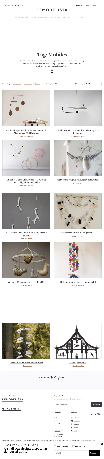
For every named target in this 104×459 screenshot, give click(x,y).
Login (95, 5)
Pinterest (76, 417)
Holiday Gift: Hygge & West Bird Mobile (26, 282)
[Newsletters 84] (22, 5)
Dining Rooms (17, 84)
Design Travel (30, 17)
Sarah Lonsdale (78, 285)
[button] (78, 5)
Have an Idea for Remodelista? (58, 435)
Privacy (56, 426)
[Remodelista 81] (12, 5)
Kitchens (37, 84)
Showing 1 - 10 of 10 (51, 84)
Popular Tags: (6, 84)
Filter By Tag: (79, 84)
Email (75, 430)
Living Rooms (28, 84)
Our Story (75, 17)
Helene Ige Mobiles (77, 363)
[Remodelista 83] (18, 5)
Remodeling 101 (42, 17)
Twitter (76, 427)
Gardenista (85, 17)
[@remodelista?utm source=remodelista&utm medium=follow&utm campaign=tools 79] (5, 5)
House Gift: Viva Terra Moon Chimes (26, 363)
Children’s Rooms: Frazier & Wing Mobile (78, 282)
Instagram (77, 421)
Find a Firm (66, 17)
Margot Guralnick (27, 136)
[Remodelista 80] (8, 5)
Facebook (76, 424)
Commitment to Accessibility (58, 430)
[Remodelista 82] (15, 5)
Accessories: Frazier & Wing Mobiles (77, 233)
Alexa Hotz (78, 183)
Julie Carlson (27, 238)
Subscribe (94, 453)
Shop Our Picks (55, 17)
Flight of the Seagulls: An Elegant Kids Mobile (78, 180)
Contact (56, 420)
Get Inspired (19, 17)
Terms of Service (59, 423)
